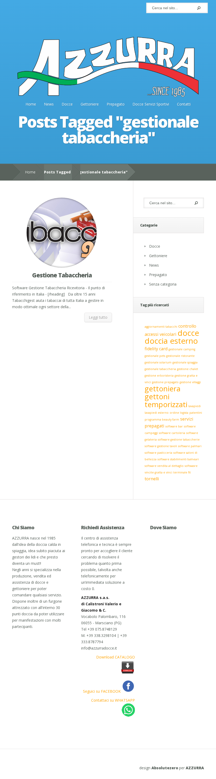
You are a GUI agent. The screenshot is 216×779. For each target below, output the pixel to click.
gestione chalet (187, 369)
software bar (174, 426)
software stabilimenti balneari (178, 459)
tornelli (152, 479)
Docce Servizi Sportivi (150, 104)
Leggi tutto (98, 317)
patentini (195, 413)
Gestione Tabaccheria (62, 275)
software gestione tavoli (161, 446)
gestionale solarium (158, 362)
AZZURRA (195, 767)
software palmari (190, 446)
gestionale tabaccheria (160, 369)
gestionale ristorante (180, 356)
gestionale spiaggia (185, 362)
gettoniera (162, 388)
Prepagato (116, 104)
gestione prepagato (165, 382)
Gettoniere (90, 104)
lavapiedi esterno (157, 413)
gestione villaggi (190, 382)
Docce (67, 104)
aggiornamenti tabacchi (161, 326)
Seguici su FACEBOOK (102, 691)
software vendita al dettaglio (164, 466)
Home (31, 104)
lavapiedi (194, 406)
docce (188, 333)
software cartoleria (172, 433)
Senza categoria (162, 284)
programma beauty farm (162, 419)
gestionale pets (155, 356)
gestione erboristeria (159, 375)
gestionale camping (182, 349)
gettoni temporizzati (166, 400)
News (49, 104)
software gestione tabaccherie (179, 439)
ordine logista (179, 413)
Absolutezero (164, 767)
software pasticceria (158, 453)
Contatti (184, 104)
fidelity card (156, 349)
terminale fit (182, 472)
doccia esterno (171, 341)
